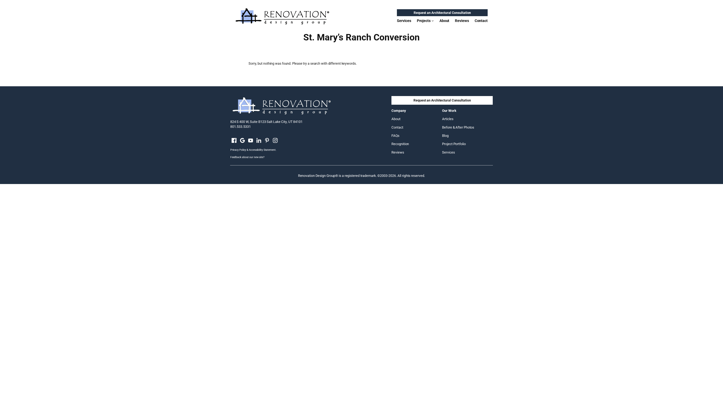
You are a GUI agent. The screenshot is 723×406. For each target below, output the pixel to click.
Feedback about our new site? (247, 157)
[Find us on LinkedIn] (258, 140)
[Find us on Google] (242, 140)
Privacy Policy (238, 149)
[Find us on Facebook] (234, 140)
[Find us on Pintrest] (267, 140)
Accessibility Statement (262, 149)
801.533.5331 (240, 127)
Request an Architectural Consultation (442, 13)
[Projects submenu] (433, 21)
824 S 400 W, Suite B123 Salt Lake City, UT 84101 (266, 122)
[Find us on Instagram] (275, 140)
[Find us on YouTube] (250, 140)
